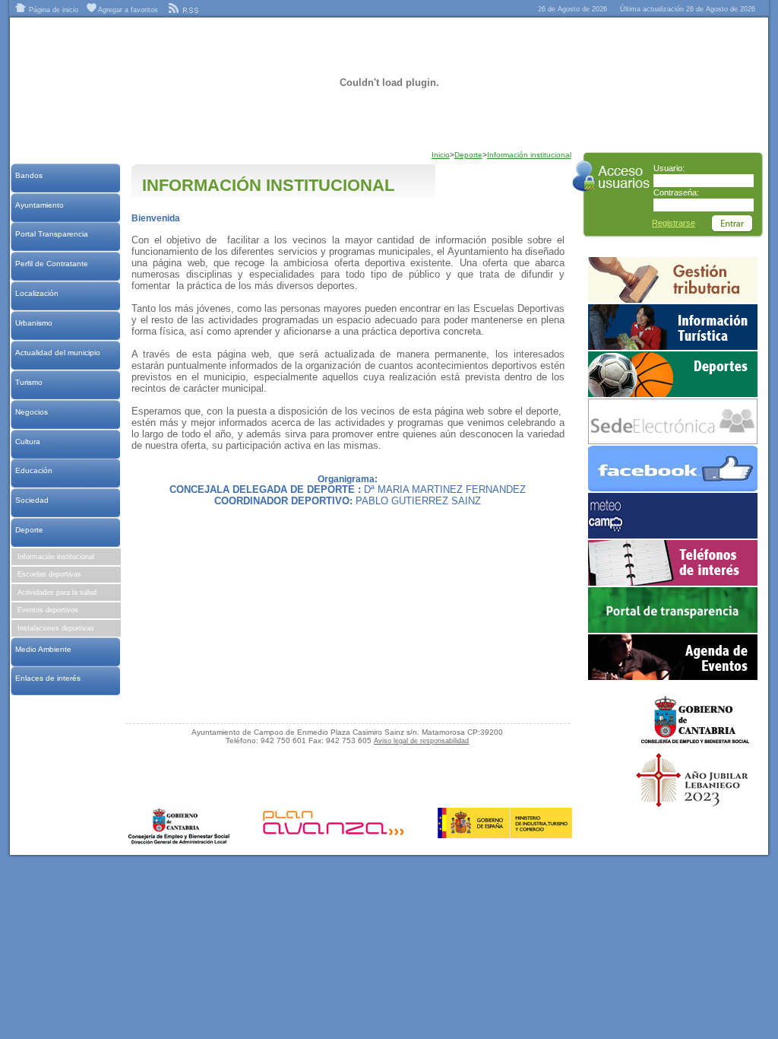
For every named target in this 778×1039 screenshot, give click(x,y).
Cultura (27, 441)
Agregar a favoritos (127, 10)
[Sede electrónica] (672, 441)
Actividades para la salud (56, 592)
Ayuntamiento (39, 205)
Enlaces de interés (47, 678)
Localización (36, 293)
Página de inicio (52, 10)
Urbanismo (33, 323)
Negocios (31, 412)
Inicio (441, 155)
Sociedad (31, 500)
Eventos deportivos (47, 610)
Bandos (28, 175)
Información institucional (55, 557)
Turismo (28, 382)
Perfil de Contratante (51, 263)
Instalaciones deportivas (55, 628)
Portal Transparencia (51, 234)
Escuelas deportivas (49, 574)
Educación (33, 470)
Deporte (29, 530)
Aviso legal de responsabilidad (421, 741)
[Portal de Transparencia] (672, 629)
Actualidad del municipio (57, 352)
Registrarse (673, 222)
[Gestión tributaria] (672, 299)
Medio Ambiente (43, 649)
